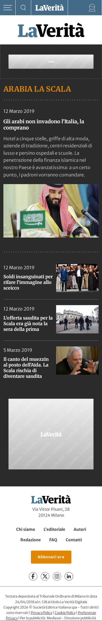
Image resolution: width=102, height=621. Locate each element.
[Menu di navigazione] (8, 8)
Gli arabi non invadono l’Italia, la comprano (43, 124)
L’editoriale (54, 529)
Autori (80, 529)
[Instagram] (57, 576)
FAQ (53, 539)
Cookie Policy (65, 613)
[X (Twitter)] (45, 576)
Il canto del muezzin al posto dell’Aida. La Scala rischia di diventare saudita (26, 367)
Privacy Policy (41, 613)
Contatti (74, 539)
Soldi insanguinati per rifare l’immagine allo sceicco (28, 282)
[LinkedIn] (69, 576)
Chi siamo (25, 529)
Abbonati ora (51, 557)
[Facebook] (33, 576)
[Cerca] (23, 8)
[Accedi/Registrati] (92, 8)
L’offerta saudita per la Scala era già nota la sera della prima (28, 323)
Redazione (30, 539)
